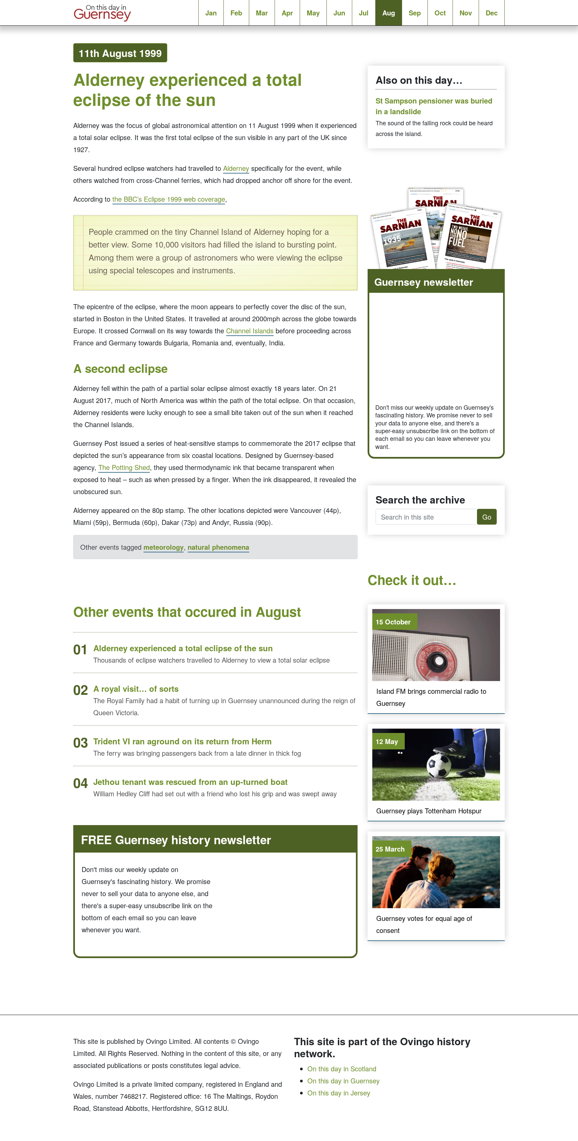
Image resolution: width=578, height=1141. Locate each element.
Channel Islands (250, 330)
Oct (440, 12)
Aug (388, 12)
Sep (415, 12)
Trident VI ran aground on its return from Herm (182, 741)
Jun (339, 12)
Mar (262, 12)
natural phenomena (218, 547)
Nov (466, 12)
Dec (492, 12)
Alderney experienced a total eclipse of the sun (183, 648)
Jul (364, 12)
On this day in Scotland (341, 1068)
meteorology (163, 547)
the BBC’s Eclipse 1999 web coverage (168, 199)
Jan (211, 12)
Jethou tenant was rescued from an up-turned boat (190, 781)
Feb (236, 12)
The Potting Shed (124, 467)
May (313, 12)
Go (486, 517)
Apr (287, 12)
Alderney (236, 168)
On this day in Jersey (338, 1092)
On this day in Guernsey (343, 1080)
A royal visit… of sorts (136, 688)
